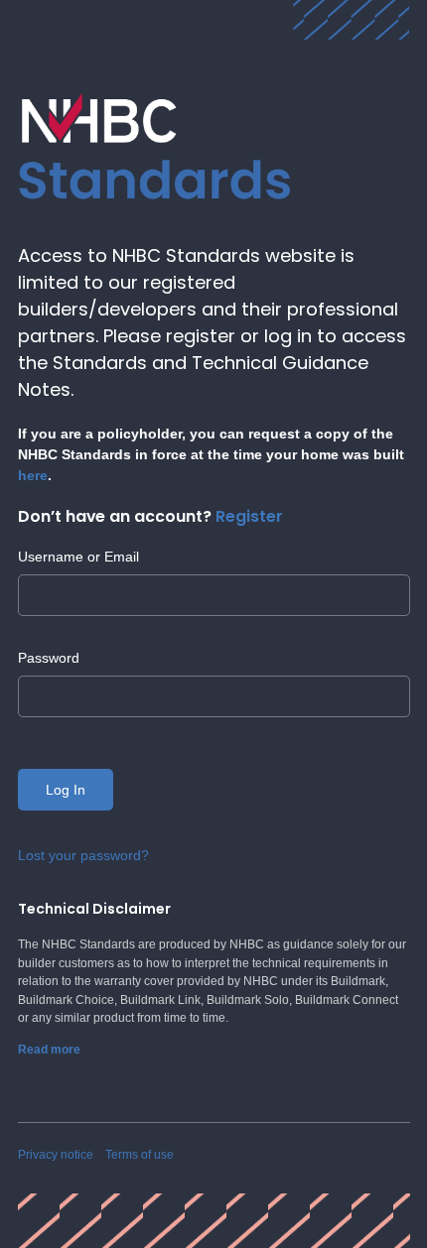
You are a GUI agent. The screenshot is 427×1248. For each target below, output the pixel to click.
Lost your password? (83, 855)
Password (48, 658)
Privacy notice (55, 1154)
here (33, 475)
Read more (49, 1050)
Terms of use (139, 1154)
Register (249, 516)
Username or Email (78, 556)
